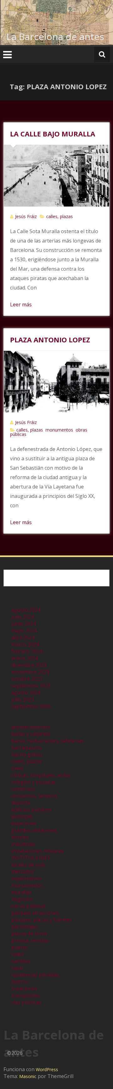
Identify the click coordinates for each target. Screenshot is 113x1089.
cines (17, 768)
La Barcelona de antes (55, 36)
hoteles (20, 837)
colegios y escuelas (33, 782)
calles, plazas (59, 216)
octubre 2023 (26, 678)
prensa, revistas (30, 940)
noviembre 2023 (30, 671)
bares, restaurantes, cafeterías (47, 740)
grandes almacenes (34, 830)
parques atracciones (35, 912)
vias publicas (26, 1002)
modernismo (26, 878)
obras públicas (28, 905)
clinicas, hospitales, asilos (41, 775)
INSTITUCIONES (30, 857)
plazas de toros (29, 933)
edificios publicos (31, 809)
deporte (20, 802)
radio (17, 954)
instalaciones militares (37, 850)
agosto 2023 (25, 692)
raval (17, 967)
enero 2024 (24, 658)
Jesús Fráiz (26, 216)
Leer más (21, 304)
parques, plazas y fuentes (41, 919)
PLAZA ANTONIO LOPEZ (50, 339)
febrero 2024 (26, 651)
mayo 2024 (24, 630)
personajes (24, 926)
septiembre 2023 (31, 685)
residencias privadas (35, 974)
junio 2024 (23, 623)
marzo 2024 (25, 644)
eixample (21, 816)
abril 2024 (23, 637)
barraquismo (26, 747)
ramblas (20, 961)
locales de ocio (28, 864)
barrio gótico (26, 754)
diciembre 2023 (29, 665)
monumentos (59, 430)
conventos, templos (34, 795)
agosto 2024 (25, 609)
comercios (23, 788)
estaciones (23, 823)
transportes (25, 995)
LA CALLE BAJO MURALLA (52, 133)
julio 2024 (22, 616)
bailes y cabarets (31, 733)
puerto (19, 947)
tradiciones (24, 988)
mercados (22, 871)
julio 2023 (22, 699)
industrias (23, 844)
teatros (20, 981)
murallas (21, 892)
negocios (22, 899)
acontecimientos (30, 726)
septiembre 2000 (31, 706)
